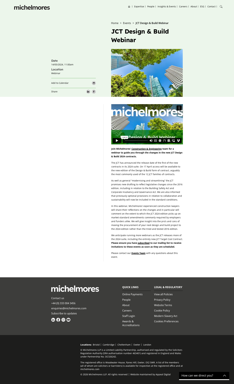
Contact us (57, 298)
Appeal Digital (163, 374)
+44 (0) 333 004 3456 (63, 303)
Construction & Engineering (146, 148)
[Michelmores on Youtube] (68, 320)
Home (129, 6)
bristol (96, 344)
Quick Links (130, 287)
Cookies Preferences (166, 321)
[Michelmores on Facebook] (58, 320)
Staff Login (128, 316)
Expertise (139, 6)
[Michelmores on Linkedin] (53, 320)
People (150, 6)
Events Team (138, 253)
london (147, 344)
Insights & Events (167, 6)
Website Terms (163, 305)
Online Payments (132, 294)
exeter (137, 344)
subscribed (144, 242)
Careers (183, 6)
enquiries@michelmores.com (68, 308)
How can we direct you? (197, 375)
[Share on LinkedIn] (88, 92)
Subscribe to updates (64, 313)
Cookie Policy (162, 310)
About (194, 6)
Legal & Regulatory (168, 287)
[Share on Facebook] (94, 92)
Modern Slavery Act (165, 316)
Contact (211, 6)
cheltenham (124, 344)
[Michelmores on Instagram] (63, 320)
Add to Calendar (60, 82)
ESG (202, 6)
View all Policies (163, 294)
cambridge (108, 344)
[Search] (221, 7)
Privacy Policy (162, 299)
